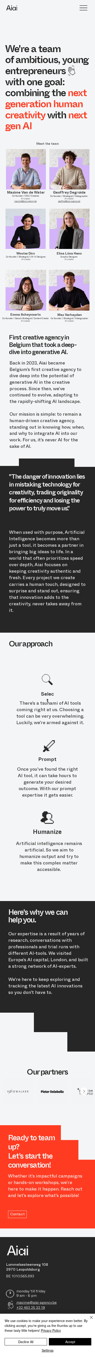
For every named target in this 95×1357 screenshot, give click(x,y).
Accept (70, 1341)
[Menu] (83, 8)
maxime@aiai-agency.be (36, 1302)
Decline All (25, 1341)
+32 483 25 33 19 (30, 1308)
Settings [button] (47, 1350)
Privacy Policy (51, 1330)
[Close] (88, 1320)
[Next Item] (84, 1091)
